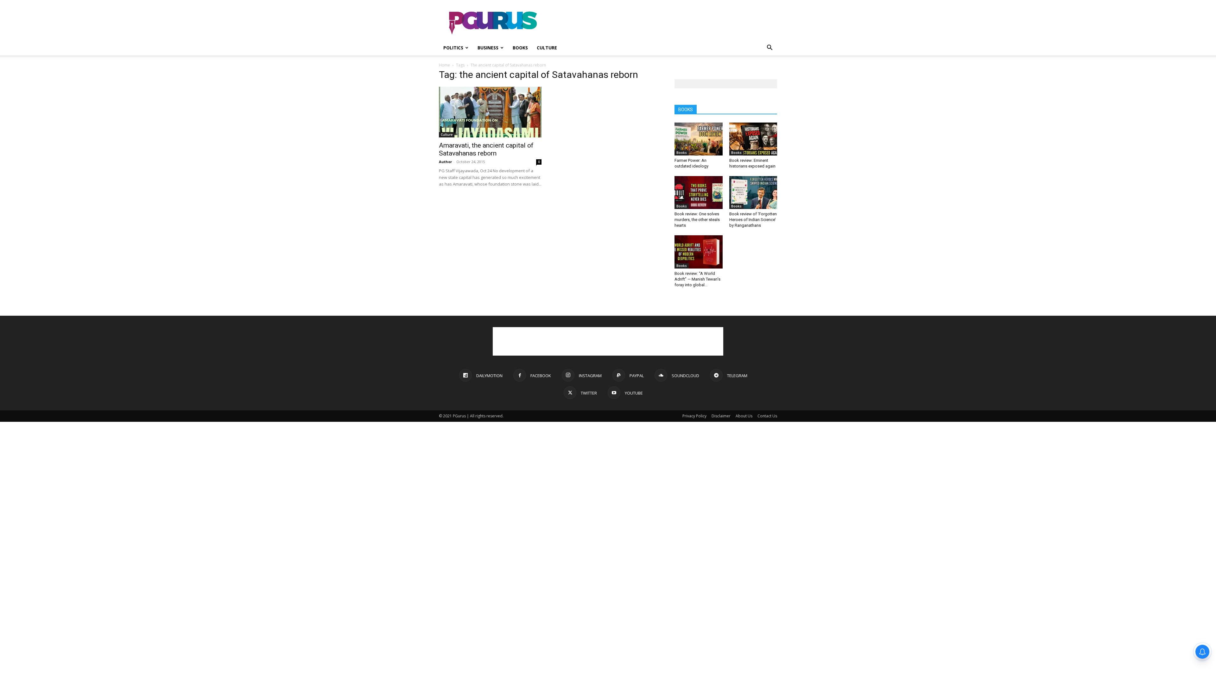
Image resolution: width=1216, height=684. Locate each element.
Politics (453, 48)
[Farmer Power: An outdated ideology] (698, 139)
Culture (547, 48)
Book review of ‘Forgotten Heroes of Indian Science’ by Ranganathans (753, 220)
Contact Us (767, 416)
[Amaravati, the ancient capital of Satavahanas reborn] (490, 112)
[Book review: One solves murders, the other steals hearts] (698, 192)
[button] (769, 48)
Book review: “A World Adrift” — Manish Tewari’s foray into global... (697, 279)
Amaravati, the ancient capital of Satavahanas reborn (486, 149)
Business (488, 48)
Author (445, 161)
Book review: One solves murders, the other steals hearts (697, 220)
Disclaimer (721, 416)
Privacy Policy (694, 416)
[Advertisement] (662, 23)
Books (520, 48)
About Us (744, 416)
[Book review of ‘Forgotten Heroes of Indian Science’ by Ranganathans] (753, 192)
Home (444, 65)
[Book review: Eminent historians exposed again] (753, 139)
